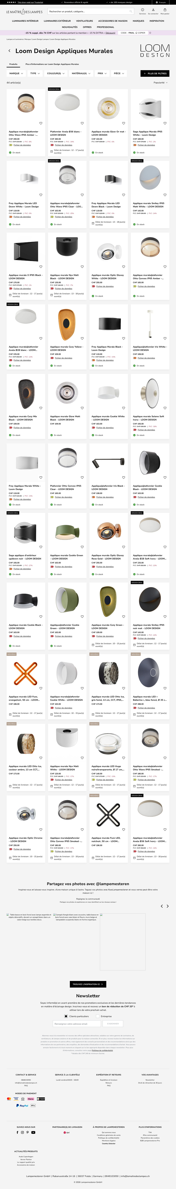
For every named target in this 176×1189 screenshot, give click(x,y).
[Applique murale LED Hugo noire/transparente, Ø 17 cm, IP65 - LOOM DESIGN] (108, 757)
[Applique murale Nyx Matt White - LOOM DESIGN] (67, 757)
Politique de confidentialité (102, 1050)
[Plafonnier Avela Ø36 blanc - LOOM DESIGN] (67, 122)
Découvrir (110, 32)
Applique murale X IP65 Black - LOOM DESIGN (26, 277)
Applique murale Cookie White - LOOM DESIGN (108, 418)
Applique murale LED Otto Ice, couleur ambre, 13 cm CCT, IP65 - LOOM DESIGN (25, 768)
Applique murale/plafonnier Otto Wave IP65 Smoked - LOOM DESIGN (147, 768)
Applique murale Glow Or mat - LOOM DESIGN (109, 133)
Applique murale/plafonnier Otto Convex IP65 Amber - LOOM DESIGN (147, 277)
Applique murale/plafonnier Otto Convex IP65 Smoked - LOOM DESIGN (65, 839)
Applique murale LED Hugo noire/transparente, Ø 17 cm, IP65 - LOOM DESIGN (107, 768)
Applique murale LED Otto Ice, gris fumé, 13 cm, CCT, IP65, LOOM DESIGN (108, 698)
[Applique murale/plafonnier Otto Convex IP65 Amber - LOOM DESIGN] (150, 266)
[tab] (16, 73)
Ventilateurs (84, 20)
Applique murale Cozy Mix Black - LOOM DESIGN (23, 418)
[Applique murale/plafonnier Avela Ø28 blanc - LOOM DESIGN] (26, 336)
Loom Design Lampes (40, 39)
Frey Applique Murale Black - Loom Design (107, 348)
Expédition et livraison (108, 1080)
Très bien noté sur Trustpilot (30, 2)
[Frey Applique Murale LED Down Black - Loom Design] (108, 194)
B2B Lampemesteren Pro (150, 1140)
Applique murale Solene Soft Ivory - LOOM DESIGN (148, 418)
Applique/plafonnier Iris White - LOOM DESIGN (150, 348)
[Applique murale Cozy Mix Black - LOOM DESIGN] (26, 406)
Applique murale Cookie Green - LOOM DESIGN (66, 557)
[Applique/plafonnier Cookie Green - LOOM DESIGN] (67, 616)
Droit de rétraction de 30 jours (150, 1083)
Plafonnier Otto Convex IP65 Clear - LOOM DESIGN (65, 487)
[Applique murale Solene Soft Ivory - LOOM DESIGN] (150, 406)
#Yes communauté (150, 1135)
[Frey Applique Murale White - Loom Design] (26, 475)
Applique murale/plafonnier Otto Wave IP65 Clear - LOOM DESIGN (66, 205)
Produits (13, 64)
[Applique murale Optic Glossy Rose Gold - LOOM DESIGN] (108, 545)
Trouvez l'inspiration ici (86, 984)
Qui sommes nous (109, 1132)
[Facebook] (17, 1132)
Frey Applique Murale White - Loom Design (25, 487)
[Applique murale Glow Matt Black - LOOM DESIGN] (67, 406)
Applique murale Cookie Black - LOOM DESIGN (26, 626)
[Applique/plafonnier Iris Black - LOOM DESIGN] (108, 475)
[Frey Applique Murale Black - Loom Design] (108, 336)
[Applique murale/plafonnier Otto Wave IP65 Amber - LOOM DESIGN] (26, 122)
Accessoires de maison (26, 1165)
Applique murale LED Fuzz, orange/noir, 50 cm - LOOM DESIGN (23, 698)
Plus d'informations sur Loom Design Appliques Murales (52, 64)
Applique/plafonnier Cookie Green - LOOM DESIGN (64, 626)
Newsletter (150, 1080)
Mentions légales (109, 1140)
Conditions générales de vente (109, 1135)
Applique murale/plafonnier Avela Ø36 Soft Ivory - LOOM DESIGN (149, 839)
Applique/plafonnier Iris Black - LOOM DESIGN (108, 487)
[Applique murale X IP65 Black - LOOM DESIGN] (26, 266)
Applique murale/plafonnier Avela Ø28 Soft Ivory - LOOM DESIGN (149, 557)
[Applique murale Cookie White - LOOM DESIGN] (108, 406)
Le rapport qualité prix (26, 1162)
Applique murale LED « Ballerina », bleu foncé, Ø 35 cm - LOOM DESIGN (150, 698)
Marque (28, 39)
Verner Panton (26, 1159)
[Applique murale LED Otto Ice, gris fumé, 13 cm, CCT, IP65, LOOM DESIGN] (108, 686)
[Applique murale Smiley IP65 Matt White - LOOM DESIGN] (150, 194)
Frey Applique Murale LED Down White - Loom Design (24, 205)
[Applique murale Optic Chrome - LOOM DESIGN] (26, 829)
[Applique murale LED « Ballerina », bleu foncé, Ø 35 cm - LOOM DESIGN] (150, 686)
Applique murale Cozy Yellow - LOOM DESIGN (66, 348)
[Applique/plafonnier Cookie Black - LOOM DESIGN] (150, 475)
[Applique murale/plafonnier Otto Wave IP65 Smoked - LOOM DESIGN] (150, 757)
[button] (41, 123)
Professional (105, 27)
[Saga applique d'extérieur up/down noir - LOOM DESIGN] (26, 545)
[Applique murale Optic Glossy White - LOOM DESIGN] (108, 266)
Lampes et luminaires (15, 39)
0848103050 (26, 1080)
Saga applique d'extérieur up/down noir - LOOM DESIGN (25, 557)
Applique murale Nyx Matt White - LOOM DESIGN (64, 768)
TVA (150, 1132)
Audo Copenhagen (26, 1156)
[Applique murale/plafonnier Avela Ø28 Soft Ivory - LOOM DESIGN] (150, 545)
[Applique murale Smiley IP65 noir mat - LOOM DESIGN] (150, 616)
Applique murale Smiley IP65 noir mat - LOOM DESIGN (148, 626)
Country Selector (108, 1143)
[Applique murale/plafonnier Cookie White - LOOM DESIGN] (67, 686)
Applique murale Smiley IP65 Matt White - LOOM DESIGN (148, 205)
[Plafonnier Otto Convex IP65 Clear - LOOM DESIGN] (67, 475)
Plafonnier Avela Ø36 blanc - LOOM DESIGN (65, 133)
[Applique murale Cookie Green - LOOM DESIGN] (67, 545)
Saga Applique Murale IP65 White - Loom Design (147, 133)
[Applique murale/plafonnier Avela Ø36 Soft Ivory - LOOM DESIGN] (150, 829)
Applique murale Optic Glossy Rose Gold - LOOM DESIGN (108, 557)
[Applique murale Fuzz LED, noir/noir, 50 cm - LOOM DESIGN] (108, 829)
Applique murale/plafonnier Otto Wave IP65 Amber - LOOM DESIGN (23, 133)
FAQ (26, 1085)
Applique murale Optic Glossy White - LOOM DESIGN (108, 277)
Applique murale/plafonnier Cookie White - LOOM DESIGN (66, 698)
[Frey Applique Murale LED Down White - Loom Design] (26, 194)
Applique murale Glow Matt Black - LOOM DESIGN (65, 418)
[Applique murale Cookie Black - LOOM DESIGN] (26, 616)
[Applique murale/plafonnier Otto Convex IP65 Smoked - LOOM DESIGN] (67, 829)
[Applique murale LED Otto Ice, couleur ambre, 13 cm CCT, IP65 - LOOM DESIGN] (26, 757)
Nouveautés (69, 27)
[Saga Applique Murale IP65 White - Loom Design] (150, 122)
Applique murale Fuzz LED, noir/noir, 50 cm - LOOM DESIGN (106, 839)
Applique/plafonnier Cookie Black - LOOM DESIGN (147, 487)
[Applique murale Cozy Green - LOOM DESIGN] (108, 616)
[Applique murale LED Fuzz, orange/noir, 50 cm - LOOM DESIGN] (26, 686)
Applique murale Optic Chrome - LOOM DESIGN (25, 839)
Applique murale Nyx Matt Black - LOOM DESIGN (64, 277)
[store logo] (24, 11)
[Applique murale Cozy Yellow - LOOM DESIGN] (67, 336)
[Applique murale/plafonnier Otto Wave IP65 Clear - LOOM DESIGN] (67, 194)
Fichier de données (22, 145)
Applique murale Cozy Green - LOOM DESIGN (108, 626)
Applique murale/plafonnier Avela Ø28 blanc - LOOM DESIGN (23, 348)
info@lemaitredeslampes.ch (26, 1083)
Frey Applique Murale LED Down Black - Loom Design (106, 205)
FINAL (133, 32)
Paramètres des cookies (150, 1138)
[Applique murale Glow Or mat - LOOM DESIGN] (108, 122)
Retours (109, 1083)
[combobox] (91, 11)
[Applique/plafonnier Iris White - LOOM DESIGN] (150, 336)
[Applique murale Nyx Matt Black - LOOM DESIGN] (67, 266)
